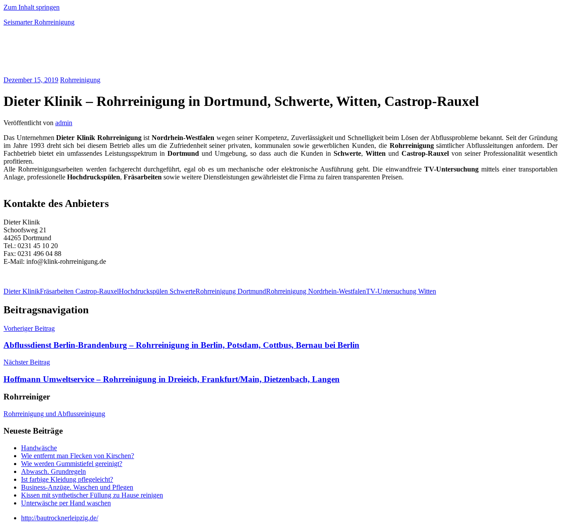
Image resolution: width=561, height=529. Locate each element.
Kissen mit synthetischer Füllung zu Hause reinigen (92, 495)
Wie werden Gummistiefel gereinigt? (71, 463)
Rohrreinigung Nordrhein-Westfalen (316, 291)
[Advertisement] (106, 54)
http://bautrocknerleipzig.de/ (59, 518)
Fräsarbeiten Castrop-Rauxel (79, 291)
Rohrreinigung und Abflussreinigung (54, 413)
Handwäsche (39, 448)
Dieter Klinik (22, 291)
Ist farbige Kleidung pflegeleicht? (67, 479)
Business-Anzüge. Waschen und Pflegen (77, 487)
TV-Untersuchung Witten (401, 291)
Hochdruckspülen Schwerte (157, 291)
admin (63, 122)
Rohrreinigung (80, 80)
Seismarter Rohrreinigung (39, 22)
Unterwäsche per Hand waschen (66, 503)
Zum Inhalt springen (32, 7)
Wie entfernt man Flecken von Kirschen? (77, 455)
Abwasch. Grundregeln (53, 471)
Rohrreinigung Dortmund (230, 291)
